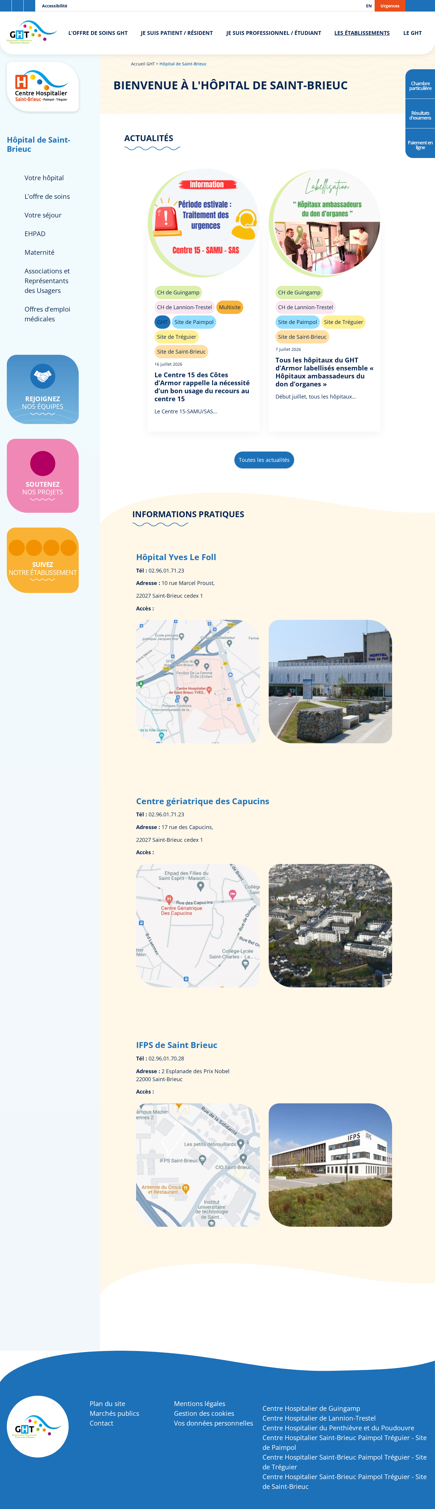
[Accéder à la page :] (17, 548)
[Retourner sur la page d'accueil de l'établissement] (42, 87)
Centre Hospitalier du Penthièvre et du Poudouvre (338, 1427)
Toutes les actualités (264, 459)
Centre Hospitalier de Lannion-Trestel (319, 1417)
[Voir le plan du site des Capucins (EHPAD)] (198, 985)
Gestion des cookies (204, 1413)
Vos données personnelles (213, 1422)
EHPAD (35, 233)
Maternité (39, 252)
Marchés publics (114, 1413)
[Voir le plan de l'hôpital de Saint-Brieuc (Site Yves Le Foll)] (198, 741)
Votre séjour (43, 214)
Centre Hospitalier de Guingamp (311, 1408)
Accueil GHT (143, 64)
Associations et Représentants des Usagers (47, 280)
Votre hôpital (44, 177)
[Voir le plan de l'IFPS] (198, 1224)
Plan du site (107, 1403)
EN (369, 6)
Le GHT (412, 32)
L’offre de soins (47, 196)
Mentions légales (199, 1403)
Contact (101, 1422)
